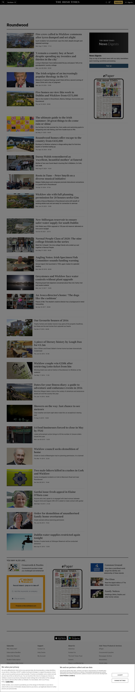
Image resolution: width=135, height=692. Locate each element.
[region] (67, 678)
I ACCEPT (120, 675)
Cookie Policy (9, 681)
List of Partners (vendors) (67, 675)
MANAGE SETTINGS (120, 680)
